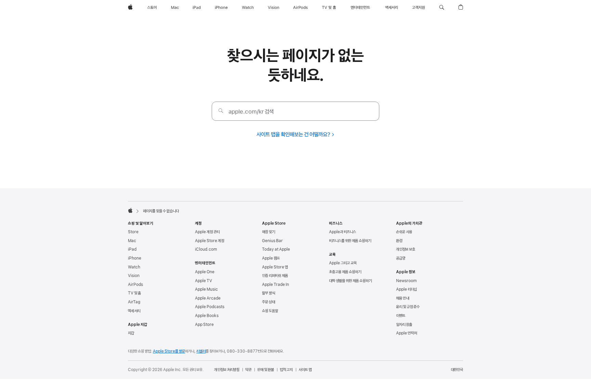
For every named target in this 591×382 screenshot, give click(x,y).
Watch (134, 267)
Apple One (204, 271)
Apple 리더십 (406, 289)
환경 (399, 240)
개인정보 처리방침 (226, 369)
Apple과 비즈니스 (342, 231)
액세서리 (134, 310)
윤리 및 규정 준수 (408, 306)
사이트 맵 (305, 369)
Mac (132, 240)
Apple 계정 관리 (207, 231)
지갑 (131, 333)
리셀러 (201, 351)
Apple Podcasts (209, 306)
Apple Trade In (275, 284)
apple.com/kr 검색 (251, 111)
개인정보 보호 (405, 249)
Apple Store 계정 (209, 240)
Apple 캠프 (271, 258)
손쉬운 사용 (404, 231)
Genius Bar (272, 240)
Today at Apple (276, 249)
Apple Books (207, 315)
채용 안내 (402, 298)
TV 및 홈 (134, 293)
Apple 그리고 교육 (343, 263)
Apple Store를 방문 (169, 351)
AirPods (135, 284)
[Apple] (130, 210)
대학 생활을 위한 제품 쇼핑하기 (350, 280)
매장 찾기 (268, 231)
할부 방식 (268, 293)
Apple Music (206, 289)
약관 (248, 369)
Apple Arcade (208, 298)
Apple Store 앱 (275, 267)
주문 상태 (268, 302)
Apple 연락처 (406, 333)
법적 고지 (286, 369)
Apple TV (203, 280)
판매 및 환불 (265, 369)
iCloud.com (206, 249)
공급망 (400, 258)
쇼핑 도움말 (270, 310)
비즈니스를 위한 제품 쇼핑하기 (350, 240)
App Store (204, 324)
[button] (441, 7)
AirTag (134, 302)
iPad (132, 249)
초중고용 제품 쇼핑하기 (345, 271)
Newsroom (406, 280)
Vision (134, 275)
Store (133, 231)
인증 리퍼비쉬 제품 (275, 275)
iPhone (134, 258)
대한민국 (457, 369)
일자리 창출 (404, 324)
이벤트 (400, 315)
